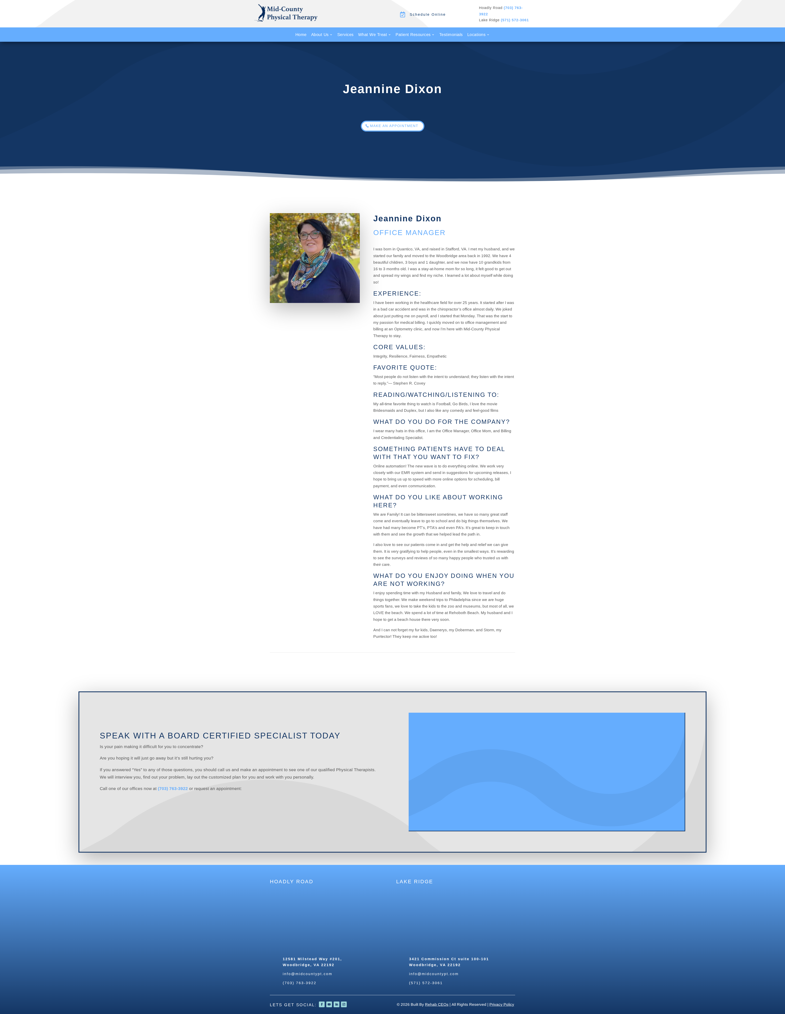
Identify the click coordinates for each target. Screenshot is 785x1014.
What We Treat (372, 35)
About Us (320, 35)
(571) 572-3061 (515, 20)
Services (345, 35)
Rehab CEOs (437, 1004)
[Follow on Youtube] (329, 1004)
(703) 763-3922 (173, 788)
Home (301, 35)
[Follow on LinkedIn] (336, 1004)
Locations (476, 35)
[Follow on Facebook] (322, 1004)
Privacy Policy (501, 1004)
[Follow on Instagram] (344, 1004)
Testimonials (451, 35)
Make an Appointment (394, 126)
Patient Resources (413, 35)
